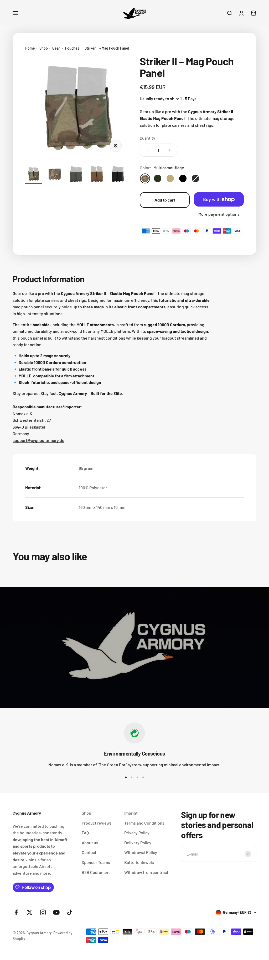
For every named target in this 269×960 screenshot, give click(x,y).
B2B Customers (96, 872)
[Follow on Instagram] (42, 912)
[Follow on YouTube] (56, 912)
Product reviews (97, 822)
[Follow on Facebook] (16, 912)
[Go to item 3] (75, 175)
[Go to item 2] (54, 175)
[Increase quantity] (169, 150)
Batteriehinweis (139, 862)
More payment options (219, 214)
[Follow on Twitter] (29, 912)
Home (30, 48)
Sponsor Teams (96, 862)
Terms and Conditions (144, 822)
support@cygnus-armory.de (38, 440)
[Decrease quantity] (147, 150)
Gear (56, 48)
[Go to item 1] (33, 175)
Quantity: (148, 137)
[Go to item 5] (117, 175)
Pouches (72, 48)
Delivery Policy (137, 842)
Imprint (131, 812)
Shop (43, 48)
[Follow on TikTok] (69, 912)
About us (90, 842)
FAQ (85, 832)
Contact (89, 852)
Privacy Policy (136, 832)
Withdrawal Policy (140, 852)
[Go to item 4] (96, 175)
